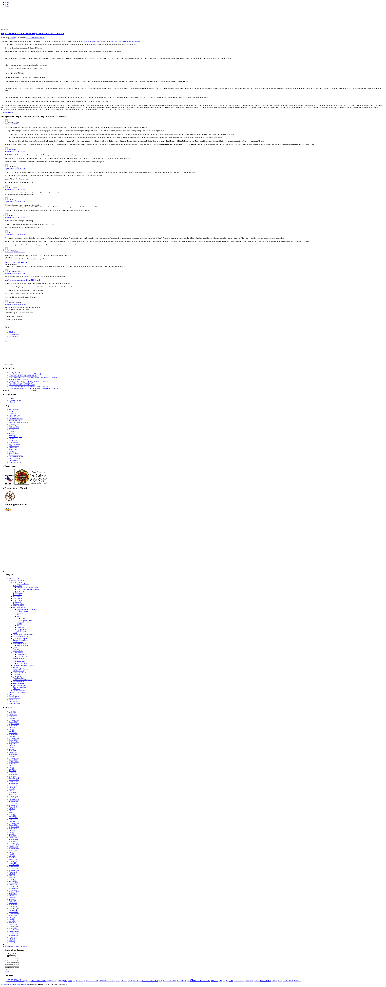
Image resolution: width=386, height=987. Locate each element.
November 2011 (14, 801)
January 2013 (13, 776)
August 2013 (13, 763)
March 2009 (13, 859)
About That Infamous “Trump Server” (21, 383)
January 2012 (13, 798)
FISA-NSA (16, 647)
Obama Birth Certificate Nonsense (28, 589)
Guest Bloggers (14, 696)
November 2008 (14, 866)
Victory (299, 981)
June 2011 (12, 810)
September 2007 (14, 892)
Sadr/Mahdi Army (26, 620)
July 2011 (12, 809)
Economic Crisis (110, 981)
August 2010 (13, 828)
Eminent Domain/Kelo (20, 640)
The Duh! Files (13, 701)
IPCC (168, 981)
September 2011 (14, 805)
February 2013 (13, 774)
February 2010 (13, 839)
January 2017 (13, 716)
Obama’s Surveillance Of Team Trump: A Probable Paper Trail (29, 386)
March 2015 (13, 733)
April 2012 (12, 792)
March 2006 (13, 924)
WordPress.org (13, 336)
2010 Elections (17, 593)
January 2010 (13, 841)
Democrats (102, 981)
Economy (118, 981)
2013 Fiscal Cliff (18, 596)
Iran (18, 615)
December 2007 (14, 886)
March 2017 (13, 715)
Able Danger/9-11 (18, 604)
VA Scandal (16, 689)
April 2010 (12, 836)
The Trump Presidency (20, 685)
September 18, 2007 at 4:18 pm (15, 124)
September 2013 (14, 762)
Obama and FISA (18, 671)
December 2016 (14, 718)
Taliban (274, 981)
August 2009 (13, 850)
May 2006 (12, 921)
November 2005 (14, 932)
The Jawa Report (14, 458)
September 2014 (14, 742)
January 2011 (13, 819)
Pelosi (224, 980)
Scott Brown (257, 980)
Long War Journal (14, 444)
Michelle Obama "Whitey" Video (27, 587)
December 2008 (14, 865)
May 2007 (12, 899)
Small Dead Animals (15, 455)
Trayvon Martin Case (19, 687)
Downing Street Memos (20, 638)
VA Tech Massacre (19, 690)
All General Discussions (34, 38)
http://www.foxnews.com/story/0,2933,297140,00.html (22, 280)
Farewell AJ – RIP (15, 372)
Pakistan (19, 624)
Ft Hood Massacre (23, 611)
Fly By (11, 694)
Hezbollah (20, 613)
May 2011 (12, 812)
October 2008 (13, 868)
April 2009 (12, 857)
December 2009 (14, 843)
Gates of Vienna (14, 426)
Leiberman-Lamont (23, 584)
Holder (164, 980)
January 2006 (13, 928)
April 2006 (12, 923)
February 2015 (13, 734)
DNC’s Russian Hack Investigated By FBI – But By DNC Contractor (33, 377)
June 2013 (12, 767)
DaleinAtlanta (12, 271)
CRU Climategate (22, 656)
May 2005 (12, 942)
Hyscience (12, 431)
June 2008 (12, 876)
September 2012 (14, 783)
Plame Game (17, 676)
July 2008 (12, 874)
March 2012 (13, 794)
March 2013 (13, 772)
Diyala (23, 618)
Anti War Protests (18, 606)
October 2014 (13, 740)
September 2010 (14, 827)
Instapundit (12, 435)
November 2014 (14, 738)
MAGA (15, 667)
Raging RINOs (13, 700)
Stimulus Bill (265, 980)
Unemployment (292, 981)
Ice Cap (11, 433)
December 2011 (14, 800)
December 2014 (14, 736)
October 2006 (13, 912)
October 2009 (13, 847)
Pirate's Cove (13, 449)
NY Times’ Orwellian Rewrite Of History (22, 385)
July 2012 (12, 787)
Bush (74, 981)
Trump (284, 981)
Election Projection (15, 420)
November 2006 (14, 910)
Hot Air (11, 429)
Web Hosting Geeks (23, 984)
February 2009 (13, 861)
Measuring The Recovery (21, 669)
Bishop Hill (12, 413)
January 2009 (13, 863)
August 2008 (13, 872)
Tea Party (280, 981)
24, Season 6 (17, 602)
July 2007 (12, 895)
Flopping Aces (13, 424)
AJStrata (12, 38)
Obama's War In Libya (20, 672)
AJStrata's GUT (14, 578)
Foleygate (16, 649)
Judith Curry (13, 440)
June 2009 (12, 854)
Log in (11, 331)
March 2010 (13, 838)
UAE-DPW (20, 627)
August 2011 (13, 807)
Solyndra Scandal (18, 681)
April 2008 (12, 879)
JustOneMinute (13, 442)
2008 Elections (17, 586)
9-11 (6, 981)
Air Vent (11, 411)
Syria (18, 625)
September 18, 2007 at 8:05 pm (15, 189)
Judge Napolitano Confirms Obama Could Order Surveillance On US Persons (33, 388)
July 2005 (12, 939)
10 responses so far (7, 112)
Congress (92, 980)
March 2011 (12, 816)
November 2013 (14, 758)
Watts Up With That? (15, 462)
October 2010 (13, 825)
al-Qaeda (68, 980)
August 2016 (13, 725)
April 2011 (12, 814)
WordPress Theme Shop (8, 984)
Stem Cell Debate (18, 683)
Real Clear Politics (15, 400)
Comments (14, 334)
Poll (227, 981)
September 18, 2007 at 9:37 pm (15, 217)
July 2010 (12, 830)
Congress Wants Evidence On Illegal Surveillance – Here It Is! (28, 381)
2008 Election (15, 980)
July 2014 (12, 745)
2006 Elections (17, 582)
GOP (160, 981)
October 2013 (13, 760)
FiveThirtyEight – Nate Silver (18, 422)
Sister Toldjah (13, 453)
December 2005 (14, 930)
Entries (13, 332)
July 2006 (12, 917)
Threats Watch (13, 460)
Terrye (10, 149)
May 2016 (12, 731)
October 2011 (13, 803)
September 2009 (14, 848)
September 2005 (14, 935)
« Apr (7, 971)
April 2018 (12, 711)
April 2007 (12, 901)
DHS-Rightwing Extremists (21, 636)
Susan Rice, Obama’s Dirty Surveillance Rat (23, 376)
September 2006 (14, 913)
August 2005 (13, 937)
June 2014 (12, 747)
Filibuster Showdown (20, 643)
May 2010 (12, 834)
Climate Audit (13, 417)
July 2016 (12, 727)
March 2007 (13, 903)
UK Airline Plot (22, 629)
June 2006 (12, 919)
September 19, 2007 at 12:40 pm (15, 304)
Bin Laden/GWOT (19, 607)
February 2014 (13, 754)
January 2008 (13, 885)
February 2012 (13, 796)
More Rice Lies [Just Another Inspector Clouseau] (25, 374)
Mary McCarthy (22, 663)
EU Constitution (18, 642)
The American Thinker (16, 457)
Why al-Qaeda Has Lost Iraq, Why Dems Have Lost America (32, 33)
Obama (194, 980)
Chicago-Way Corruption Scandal (23, 634)
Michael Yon (13, 447)
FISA (125, 981)
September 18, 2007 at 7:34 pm (15, 169)
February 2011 (13, 818)
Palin (220, 981)
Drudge (11, 398)
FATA (122, 981)
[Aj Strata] (11, 363)
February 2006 (13, 926)
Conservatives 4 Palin (16, 419)
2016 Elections (17, 600)
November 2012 (14, 780)
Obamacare (16, 674)
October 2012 (13, 781)
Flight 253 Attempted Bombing (27, 609)
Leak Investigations (19, 662)
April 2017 (12, 713)
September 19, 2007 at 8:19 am (15, 273)
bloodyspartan (13, 302)
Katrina (15, 660)
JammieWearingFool (15, 437)
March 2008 (13, 881)
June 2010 (12, 832)
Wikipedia (12, 402)
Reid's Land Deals (19, 678)
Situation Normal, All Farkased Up (20, 379)
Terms (7, 6)
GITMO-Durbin (18, 651)
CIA (77, 980)
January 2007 (13, 906)
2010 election (27, 980)
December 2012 (14, 778)
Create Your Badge (9, 364)
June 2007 (12, 897)
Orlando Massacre (14, 698)
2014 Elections (17, 598)
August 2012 (13, 785)
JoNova (11, 438)
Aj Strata (7, 340)
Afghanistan (59, 981)
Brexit (15, 633)
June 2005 (12, 941)
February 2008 (13, 883)
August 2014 (13, 744)
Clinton (88, 981)
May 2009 (12, 856)
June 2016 (12, 729)
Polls (231, 980)
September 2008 (14, 870)
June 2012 (12, 789)
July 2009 (12, 852)
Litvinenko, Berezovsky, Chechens (24, 665)
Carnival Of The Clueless (17, 692)
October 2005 (13, 933)
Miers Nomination (22, 645)
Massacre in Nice (22, 622)
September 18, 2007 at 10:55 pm (15, 234)
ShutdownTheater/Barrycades (22, 680)
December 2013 (14, 756)
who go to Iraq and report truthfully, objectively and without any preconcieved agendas (111, 41)
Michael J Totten (14, 446)
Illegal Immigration (19, 658)
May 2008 (12, 877)
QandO (11, 451)
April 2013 (12, 771)
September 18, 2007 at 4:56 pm (15, 151)
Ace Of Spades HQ (15, 410)
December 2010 (14, 821)
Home (7, 2)
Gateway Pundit (14, 428)
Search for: (8, 390)
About (7, 4)
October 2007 (13, 890)
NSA (188, 981)
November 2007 (14, 888)
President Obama (239, 981)
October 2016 (13, 722)
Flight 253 (130, 980)
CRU (96, 981)
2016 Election (50, 981)
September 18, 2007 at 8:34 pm (15, 202)
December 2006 (14, 908)
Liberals (179, 981)
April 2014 (12, 751)
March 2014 (13, 753)
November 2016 (14, 720)
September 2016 (14, 724)
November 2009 (14, 845)
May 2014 (12, 749)
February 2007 (13, 904)
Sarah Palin (20, 591)
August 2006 (13, 915)
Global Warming (18, 653)
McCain (183, 981)
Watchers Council (14, 703)
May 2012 (12, 791)
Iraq (43, 38)
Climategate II (21, 654)
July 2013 (12, 765)
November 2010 (14, 823)
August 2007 (13, 894)
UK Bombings (21, 631)
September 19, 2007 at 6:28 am (15, 252)
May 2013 (12, 769)
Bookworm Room (14, 415)
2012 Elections (17, 595)
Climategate (81, 981)
